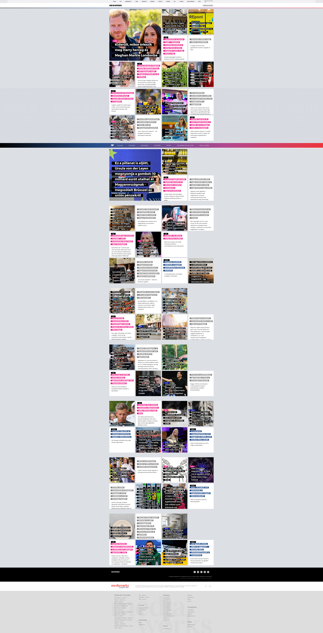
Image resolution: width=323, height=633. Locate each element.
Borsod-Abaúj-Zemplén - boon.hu (123, 603)
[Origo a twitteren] (198, 572)
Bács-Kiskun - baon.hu (120, 598)
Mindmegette (128, 1)
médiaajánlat (209, 576)
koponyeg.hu (191, 612)
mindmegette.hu (167, 610)
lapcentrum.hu (191, 616)
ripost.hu (190, 595)
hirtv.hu (141, 612)
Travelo (160, 1)
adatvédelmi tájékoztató (174, 576)
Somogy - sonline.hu (119, 624)
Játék (199, 1)
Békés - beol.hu (118, 602)
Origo (114, 1)
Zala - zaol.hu (142, 599)
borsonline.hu (166, 628)
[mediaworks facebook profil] (206, 586)
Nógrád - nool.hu (118, 622)
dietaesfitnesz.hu (167, 614)
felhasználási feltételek (185, 576)
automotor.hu (166, 600)
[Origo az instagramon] (201, 572)
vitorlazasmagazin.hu (168, 616)
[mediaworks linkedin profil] (210, 586)
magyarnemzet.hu (143, 608)
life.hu (189, 599)
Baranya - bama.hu (119, 600)
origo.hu (141, 614)
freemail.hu (191, 610)
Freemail (152, 1)
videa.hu (190, 614)
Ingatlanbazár (190, 1)
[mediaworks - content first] (120, 586)
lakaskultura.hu (167, 602)
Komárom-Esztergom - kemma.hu (123, 620)
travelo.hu (165, 612)
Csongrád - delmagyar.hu (121, 606)
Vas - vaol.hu (142, 595)
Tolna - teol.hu (118, 628)
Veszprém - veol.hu (144, 597)
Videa (136, 1)
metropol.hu (191, 597)
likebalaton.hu (167, 606)
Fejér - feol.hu (118, 610)
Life (120, 1)
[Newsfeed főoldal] (115, 572)
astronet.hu (166, 598)
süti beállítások (195, 576)
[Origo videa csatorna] (205, 572)
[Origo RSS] (208, 572)
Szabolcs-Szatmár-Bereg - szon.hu (123, 626)
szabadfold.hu (142, 610)
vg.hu (140, 622)
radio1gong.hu (191, 624)
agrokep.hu (142, 624)
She (174, 1)
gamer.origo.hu (167, 603)
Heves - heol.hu (118, 616)
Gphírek (168, 1)
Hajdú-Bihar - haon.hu (120, 614)
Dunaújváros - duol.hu (120, 608)
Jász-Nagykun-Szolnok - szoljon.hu (123, 618)
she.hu (189, 601)
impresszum (202, 576)
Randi (182, 1)
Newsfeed (144, 1)
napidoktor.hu (166, 608)
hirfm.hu (190, 626)
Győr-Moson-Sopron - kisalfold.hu (123, 612)
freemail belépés (208, 5)
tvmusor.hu (166, 620)
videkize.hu (166, 618)
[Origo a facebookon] (195, 572)
